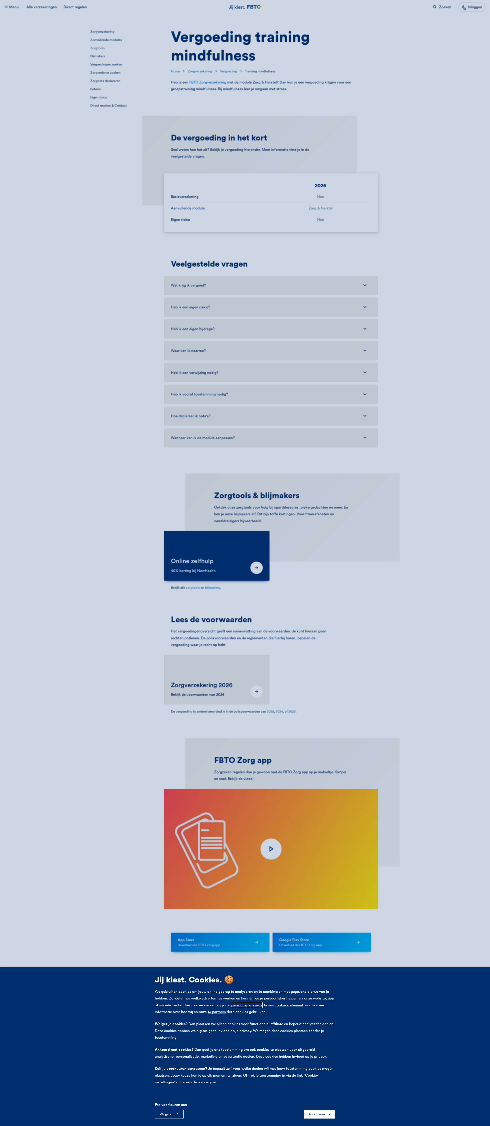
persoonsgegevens (246, 1005)
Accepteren (317, 1114)
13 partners (217, 1011)
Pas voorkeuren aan (171, 1104)
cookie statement (289, 1005)
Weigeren (166, 1114)
